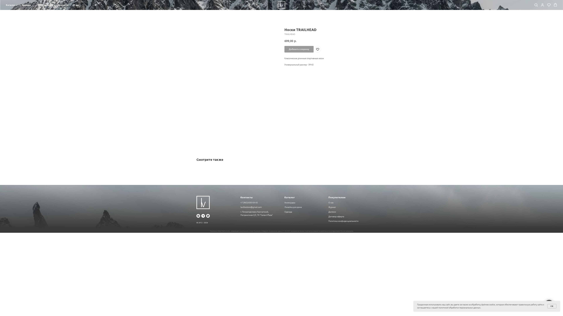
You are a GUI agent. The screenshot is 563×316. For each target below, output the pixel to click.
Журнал (332, 207)
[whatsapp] (208, 216)
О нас (76, 5)
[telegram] (203, 216)
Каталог (10, 5)
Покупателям (45, 5)
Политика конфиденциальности (343, 221)
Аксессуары (289, 202)
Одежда (288, 212)
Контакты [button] (63, 5)
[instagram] (198, 216)
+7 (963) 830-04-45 (249, 202)
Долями (332, 212)
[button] (536, 5)
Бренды (26, 5)
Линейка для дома (293, 207)
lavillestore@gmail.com (251, 207)
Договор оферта (336, 216)
